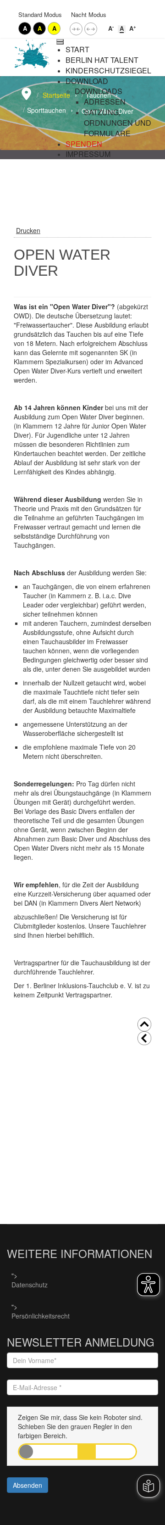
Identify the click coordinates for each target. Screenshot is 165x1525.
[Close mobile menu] (60, 43)
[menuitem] (77, 49)
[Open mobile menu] (60, 40)
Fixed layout (76, 28)
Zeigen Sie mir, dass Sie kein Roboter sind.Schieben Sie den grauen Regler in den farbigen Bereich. (80, 1426)
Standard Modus (40, 14)
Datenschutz (29, 1284)
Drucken (28, 230)
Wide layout (90, 28)
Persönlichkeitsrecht (40, 1315)
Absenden (27, 1485)
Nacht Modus (88, 14)
